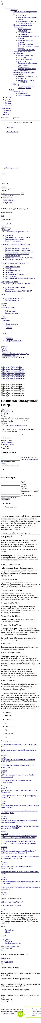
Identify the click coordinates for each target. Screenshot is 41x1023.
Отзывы (9, 328)
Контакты (8, 105)
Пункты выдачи (6, 948)
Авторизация (5, 446)
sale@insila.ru (10, 127)
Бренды (8, 99)
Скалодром (22, 57)
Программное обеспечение (27, 63)
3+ (8, 424)
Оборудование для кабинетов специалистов (16, 283)
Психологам (22, 78)
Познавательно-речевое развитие (17, 254)
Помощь (8, 103)
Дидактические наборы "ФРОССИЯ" (26, 81)
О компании (9, 101)
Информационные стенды (27, 21)
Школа (11, 90)
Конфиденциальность (14, 341)
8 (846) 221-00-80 (12, 132)
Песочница (22, 61)
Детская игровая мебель (26, 86)
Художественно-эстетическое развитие (19, 257)
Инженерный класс (20, 91)
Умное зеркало (23, 65)
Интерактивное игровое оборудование (22, 52)
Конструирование (24, 95)
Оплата (8, 337)
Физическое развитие (25, 44)
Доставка (9, 339)
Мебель (16, 84)
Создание (4, 1013)
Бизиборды (22, 15)
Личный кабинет (7, 108)
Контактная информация (10, 946)
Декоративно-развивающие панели (17, 237)
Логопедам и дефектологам (27, 76)
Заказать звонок (6, 198)
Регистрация (5, 448)
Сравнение (7, 110)
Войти (3, 216)
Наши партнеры (12, 324)
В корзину (7, 438)
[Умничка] (5, 410)
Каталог (8, 8)
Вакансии (9, 326)
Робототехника (23, 93)
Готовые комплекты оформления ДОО (14, 231)
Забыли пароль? (32, 459)
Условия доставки (7, 444)
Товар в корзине (6, 442)
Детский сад (13, 10)
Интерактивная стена (25, 55)
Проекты (8, 97)
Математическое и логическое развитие (19, 252)
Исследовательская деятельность (24, 30)
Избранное (7, 112)
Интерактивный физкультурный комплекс (27, 68)
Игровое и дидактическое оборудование (22, 26)
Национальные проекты (26, 50)
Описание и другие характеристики (14, 425)
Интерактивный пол (25, 59)
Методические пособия (21, 71)
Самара (3, 187)
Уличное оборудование (26, 23)
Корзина (6, 114)
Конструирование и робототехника (25, 33)
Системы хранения (24, 88)
